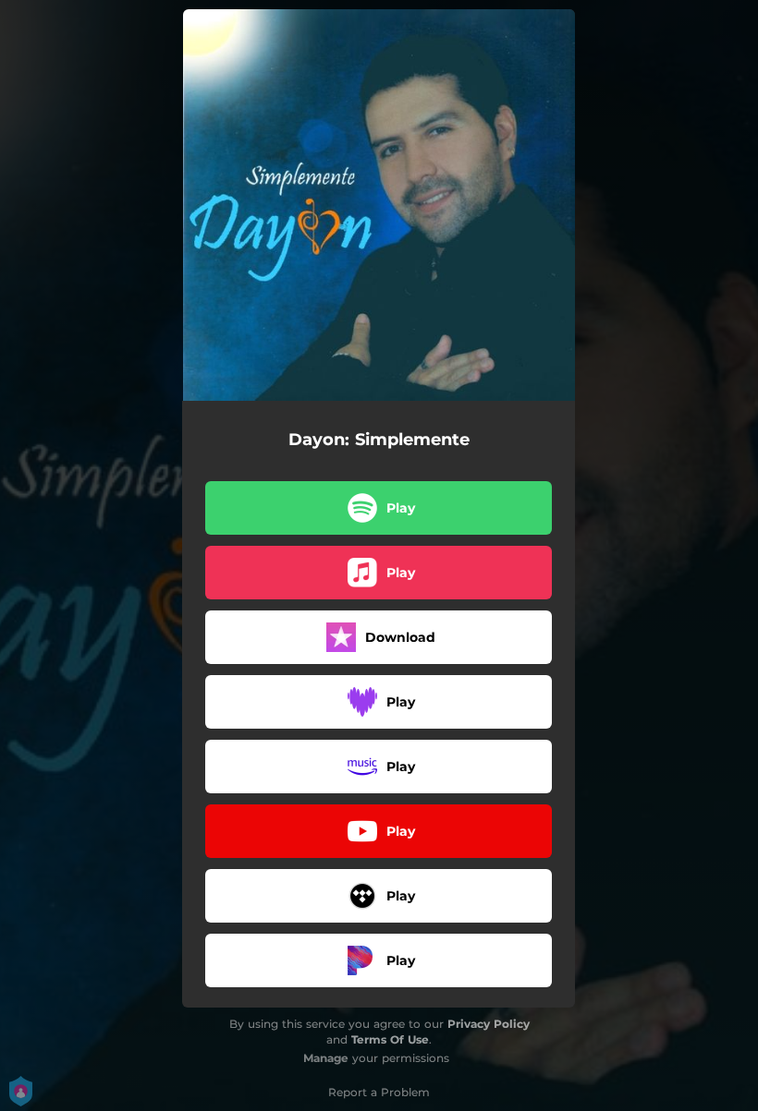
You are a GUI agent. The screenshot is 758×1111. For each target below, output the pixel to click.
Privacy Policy (488, 1024)
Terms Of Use (390, 1039)
